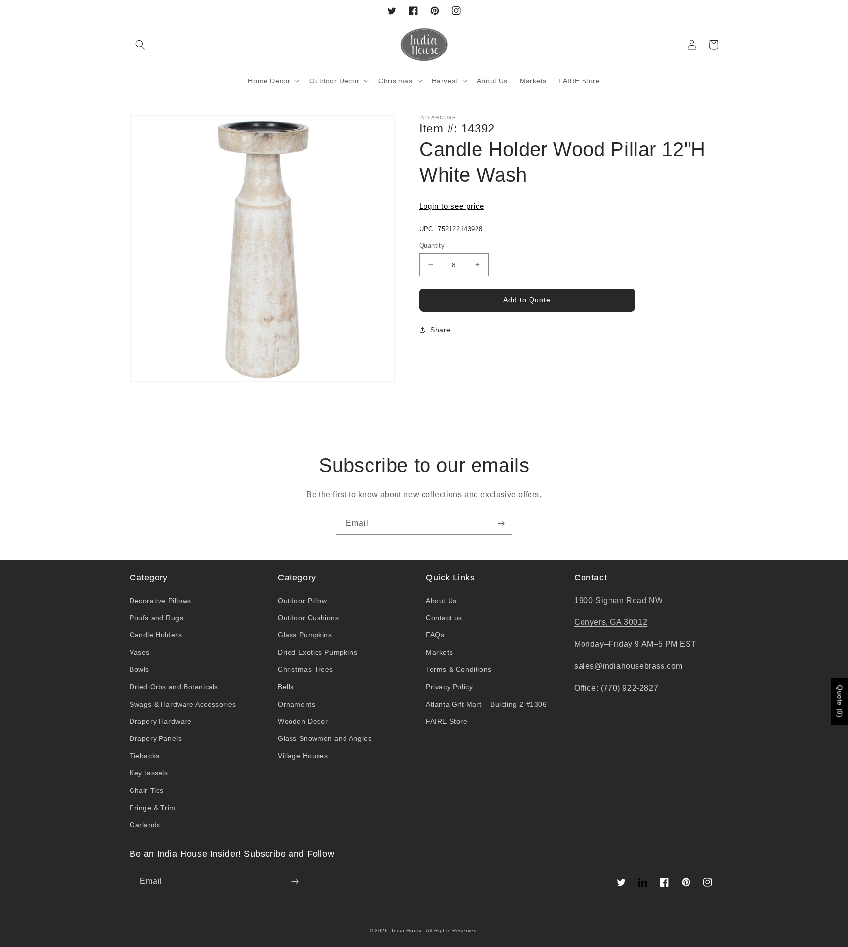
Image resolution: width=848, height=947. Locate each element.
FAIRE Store (447, 721)
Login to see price (451, 206)
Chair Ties (147, 790)
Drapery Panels (156, 738)
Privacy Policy (449, 687)
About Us (441, 601)
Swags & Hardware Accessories (183, 704)
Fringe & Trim (153, 808)
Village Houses (303, 756)
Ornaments (296, 704)
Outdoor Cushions (308, 618)
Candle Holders (156, 635)
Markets (439, 652)
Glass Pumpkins (305, 635)
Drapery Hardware (161, 721)
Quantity (432, 245)
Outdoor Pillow (302, 601)
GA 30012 (628, 622)
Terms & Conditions (459, 669)
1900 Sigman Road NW (618, 600)
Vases (140, 652)
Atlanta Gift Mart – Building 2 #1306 (486, 704)
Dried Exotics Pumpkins (317, 652)
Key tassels (149, 773)
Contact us (444, 618)
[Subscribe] (501, 523)
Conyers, (592, 622)
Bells (286, 687)
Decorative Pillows (160, 601)
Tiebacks (144, 756)
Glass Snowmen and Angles (324, 738)
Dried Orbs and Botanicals (174, 687)
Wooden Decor (303, 721)
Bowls (139, 669)
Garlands (145, 825)
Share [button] (440, 330)
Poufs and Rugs (156, 618)
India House (407, 930)
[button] (140, 44)
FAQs (435, 635)
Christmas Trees (305, 669)
